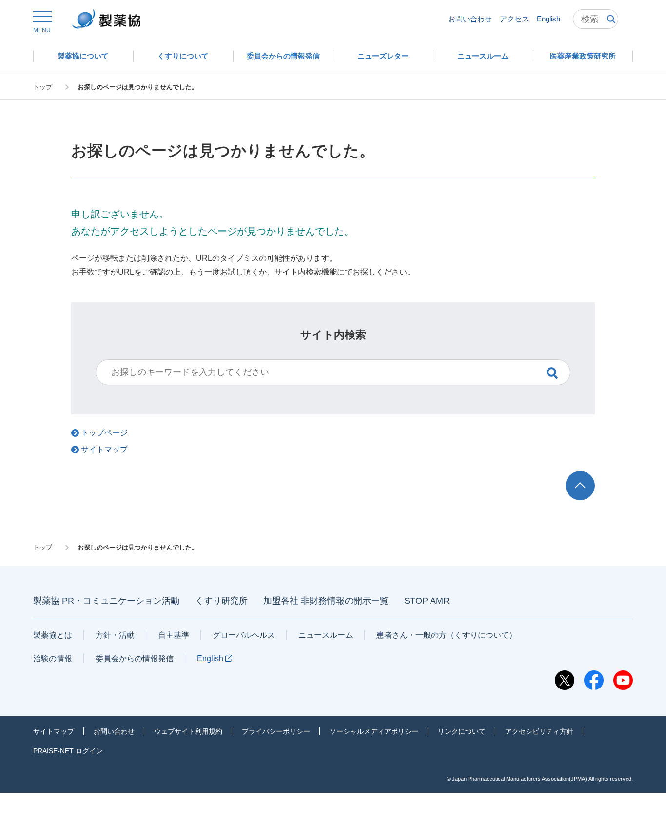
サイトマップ (53, 731)
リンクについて (462, 731)
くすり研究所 (221, 601)
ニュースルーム (325, 635)
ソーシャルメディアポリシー (374, 731)
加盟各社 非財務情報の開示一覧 (326, 601)
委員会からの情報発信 (135, 658)
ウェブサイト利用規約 (188, 731)
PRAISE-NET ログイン (68, 751)
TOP (589, 475)
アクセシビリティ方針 (539, 731)
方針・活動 (115, 635)
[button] (42, 22)
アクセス (514, 19)
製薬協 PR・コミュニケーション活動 (106, 601)
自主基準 (173, 635)
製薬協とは (52, 635)
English (548, 19)
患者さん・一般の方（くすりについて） (446, 635)
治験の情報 (52, 658)
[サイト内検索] (595, 19)
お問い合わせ (470, 19)
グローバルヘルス (244, 635)
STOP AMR (427, 601)
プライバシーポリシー (276, 731)
